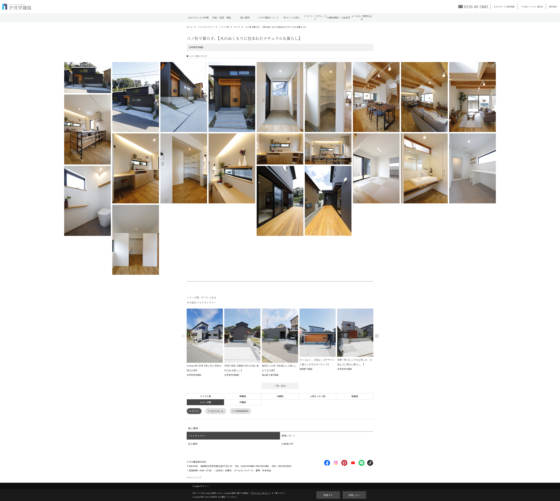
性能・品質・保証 (221, 17)
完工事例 (192, 443)
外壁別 (280, 396)
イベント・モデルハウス (315, 17)
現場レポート (288, 435)
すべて (195, 411)
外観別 (242, 402)
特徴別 (242, 396)
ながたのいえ (216, 411)
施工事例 (245, 17)
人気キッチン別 (317, 396)
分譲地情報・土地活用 (338, 17)
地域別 (354, 396)
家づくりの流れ (292, 17)
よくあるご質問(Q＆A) (361, 17)
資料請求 (553, 6)
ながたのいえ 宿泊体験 (504, 6)
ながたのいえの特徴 (198, 17)
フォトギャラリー (197, 435)
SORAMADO (241, 411)
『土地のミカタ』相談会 (531, 6)
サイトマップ (195, 477)
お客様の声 (287, 443)
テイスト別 (205, 396)
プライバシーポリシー (260, 493)
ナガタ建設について (268, 17)
